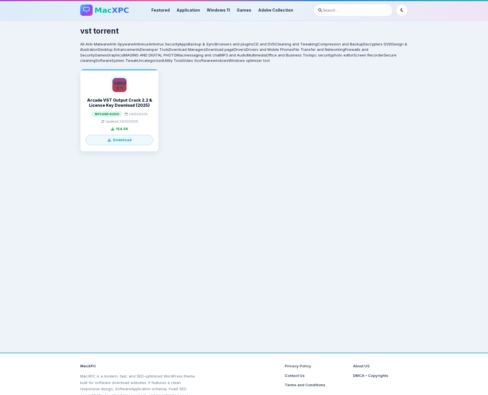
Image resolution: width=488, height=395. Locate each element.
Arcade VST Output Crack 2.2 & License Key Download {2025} (119, 103)
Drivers (240, 49)
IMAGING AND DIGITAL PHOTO (150, 55)
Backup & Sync (201, 44)
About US (361, 366)
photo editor (343, 55)
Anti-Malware (97, 44)
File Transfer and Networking (319, 49)
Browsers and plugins (234, 44)
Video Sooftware (198, 60)
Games (244, 10)
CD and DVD (264, 44)
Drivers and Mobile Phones (269, 49)
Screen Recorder (369, 55)
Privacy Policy (298, 366)
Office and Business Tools (289, 55)
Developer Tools (154, 49)
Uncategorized (150, 60)
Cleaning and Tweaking (296, 44)
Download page (220, 49)
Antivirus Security (164, 44)
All (82, 44)
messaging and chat (202, 55)
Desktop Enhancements (119, 49)
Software (103, 60)
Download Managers (187, 49)
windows (220, 60)
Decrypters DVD (377, 44)
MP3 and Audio (233, 55)
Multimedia (256, 55)
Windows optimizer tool (249, 60)
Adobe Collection (275, 10)
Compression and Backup (340, 44)
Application (188, 10)
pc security (322, 55)
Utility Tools (173, 60)
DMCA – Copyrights (370, 375)
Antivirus (141, 44)
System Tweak (124, 60)
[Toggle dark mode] (402, 10)
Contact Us (295, 375)
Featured (160, 10)
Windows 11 (218, 10)
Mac (180, 55)
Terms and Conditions (305, 385)
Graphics (115, 55)
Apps (183, 44)
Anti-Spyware (121, 44)
